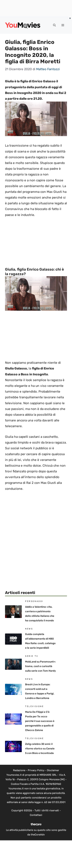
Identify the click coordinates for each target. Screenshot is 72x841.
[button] (54, 25)
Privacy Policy (36, 770)
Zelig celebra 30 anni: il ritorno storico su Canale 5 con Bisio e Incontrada (40, 748)
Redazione (19, 770)
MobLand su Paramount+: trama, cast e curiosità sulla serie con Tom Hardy (40, 666)
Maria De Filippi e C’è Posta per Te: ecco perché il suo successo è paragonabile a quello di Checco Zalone (39, 721)
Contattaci (36, 815)
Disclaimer (53, 770)
